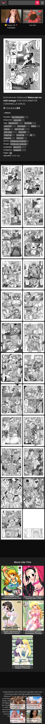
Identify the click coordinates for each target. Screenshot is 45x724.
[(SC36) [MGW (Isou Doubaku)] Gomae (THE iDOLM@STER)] (11, 580)
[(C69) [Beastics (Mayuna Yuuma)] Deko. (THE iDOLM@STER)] (33, 581)
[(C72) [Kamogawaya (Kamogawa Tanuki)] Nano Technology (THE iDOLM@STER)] (33, 615)
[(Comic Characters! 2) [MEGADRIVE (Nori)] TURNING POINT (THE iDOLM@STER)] (11, 615)
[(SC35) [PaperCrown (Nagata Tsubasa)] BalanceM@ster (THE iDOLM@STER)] (22, 650)
